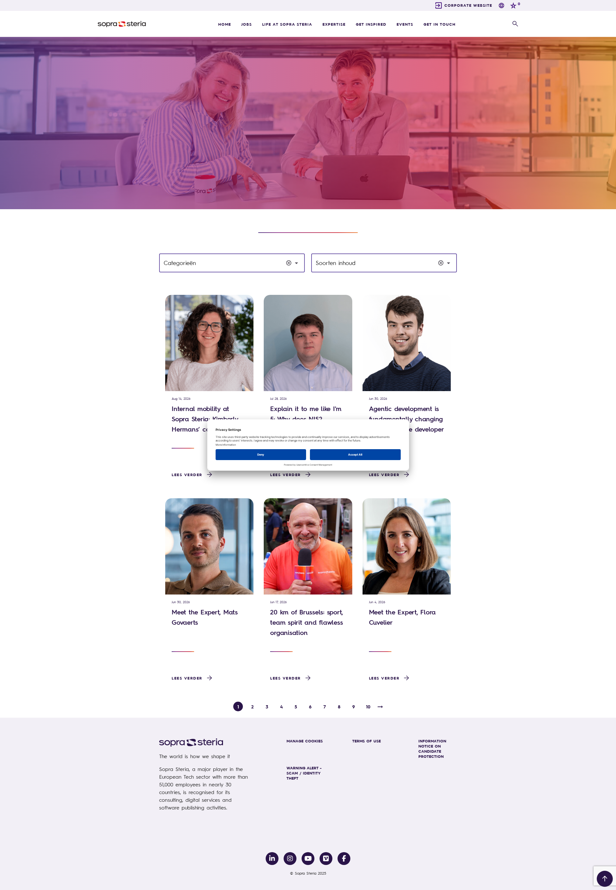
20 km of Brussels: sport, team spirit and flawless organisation (306, 622)
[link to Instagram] (290, 858)
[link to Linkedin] (272, 858)
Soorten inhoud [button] (335, 262)
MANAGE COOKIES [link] (305, 740)
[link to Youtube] (308, 858)
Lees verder (187, 474)
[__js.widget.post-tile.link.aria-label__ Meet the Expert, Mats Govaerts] (209, 546)
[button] (515, 24)
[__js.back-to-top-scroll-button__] (605, 879)
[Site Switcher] (501, 5)
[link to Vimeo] (326, 858)
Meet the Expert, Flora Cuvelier (402, 617)
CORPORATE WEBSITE (468, 5)
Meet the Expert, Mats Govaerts (205, 617)
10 (368, 706)
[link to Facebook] (344, 858)
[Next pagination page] (380, 706)
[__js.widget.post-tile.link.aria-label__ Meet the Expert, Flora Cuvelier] (407, 546)
